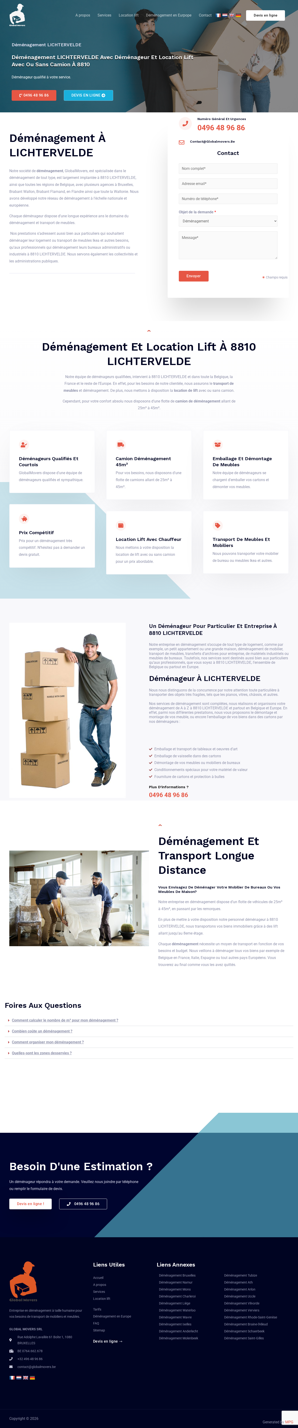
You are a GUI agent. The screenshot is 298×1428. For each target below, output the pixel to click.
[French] (218, 15)
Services (104, 15)
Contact (205, 15)
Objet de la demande (197, 212)
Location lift (129, 15)
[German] (239, 15)
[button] (34, 95)
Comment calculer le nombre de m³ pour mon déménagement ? (65, 1020)
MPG (289, 1422)
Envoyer (193, 276)
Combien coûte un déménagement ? (42, 1031)
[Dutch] (225, 15)
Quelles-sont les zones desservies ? (42, 1053)
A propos (82, 15)
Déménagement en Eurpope (168, 15)
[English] (232, 15)
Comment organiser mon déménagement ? (48, 1042)
